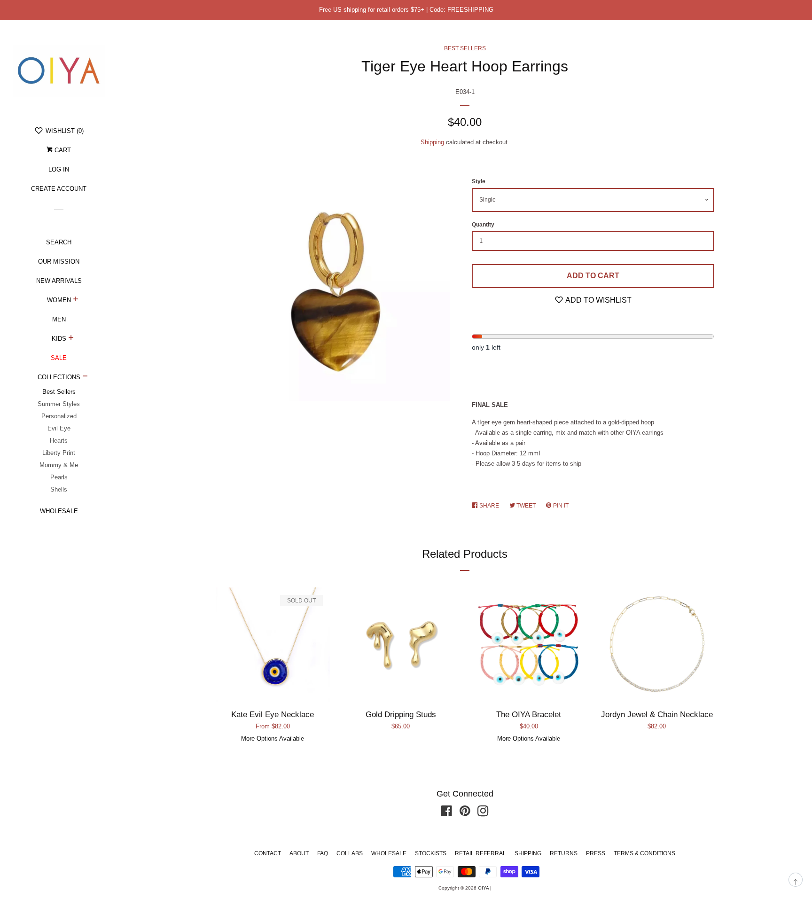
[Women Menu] (76, 300)
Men (59, 319)
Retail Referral (480, 853)
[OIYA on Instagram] (483, 813)
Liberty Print (58, 452)
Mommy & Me (58, 465)
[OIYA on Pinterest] (465, 813)
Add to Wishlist (598, 300)
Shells (58, 489)
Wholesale (59, 511)
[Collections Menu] (85, 377)
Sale (59, 357)
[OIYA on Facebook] (447, 813)
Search (58, 242)
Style (478, 181)
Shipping (432, 142)
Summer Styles (59, 403)
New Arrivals (59, 280)
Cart (62, 150)
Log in (58, 169)
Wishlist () (64, 130)
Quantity (483, 224)
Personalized (59, 416)
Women (59, 300)
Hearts (59, 440)
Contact (267, 853)
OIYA (483, 888)
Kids (59, 338)
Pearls (59, 477)
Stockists (430, 853)
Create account (58, 188)
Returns (564, 853)
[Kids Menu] (71, 338)
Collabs (349, 853)
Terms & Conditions (644, 853)
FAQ (322, 853)
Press (595, 853)
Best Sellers (59, 391)
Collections (59, 377)
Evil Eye (58, 428)
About (299, 853)
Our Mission (58, 261)
